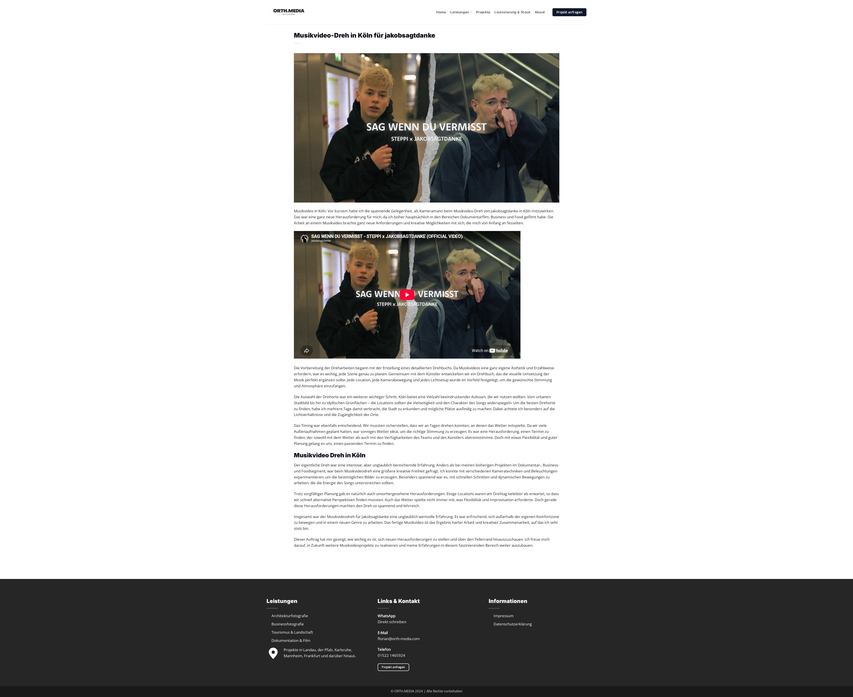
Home (441, 12)
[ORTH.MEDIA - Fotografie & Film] (289, 12)
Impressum (504, 615)
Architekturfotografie (289, 615)
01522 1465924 (391, 655)
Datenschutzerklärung (513, 624)
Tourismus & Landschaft (292, 632)
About (540, 12)
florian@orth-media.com (399, 638)
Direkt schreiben (392, 621)
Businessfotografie (287, 624)
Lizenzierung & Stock (512, 12)
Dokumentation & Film (290, 640)
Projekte (483, 12)
